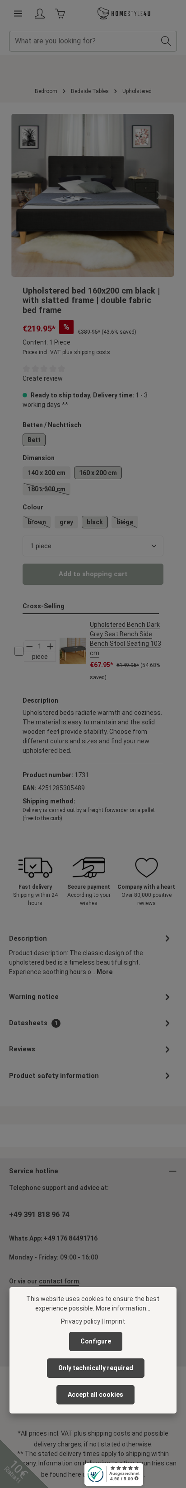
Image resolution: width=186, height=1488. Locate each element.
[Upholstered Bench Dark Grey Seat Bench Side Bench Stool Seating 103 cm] (73, 651)
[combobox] (82, 41)
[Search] (166, 41)
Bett (34, 439)
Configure (95, 1341)
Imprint (114, 1321)
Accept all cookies (95, 1394)
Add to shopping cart (93, 574)
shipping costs (109, 1433)
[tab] (90, 954)
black (95, 522)
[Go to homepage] (124, 13)
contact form (59, 1281)
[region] (93, 195)
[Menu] (18, 14)
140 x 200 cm (46, 472)
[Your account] (40, 14)
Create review (43, 378)
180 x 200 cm (49, 490)
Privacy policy (80, 1321)
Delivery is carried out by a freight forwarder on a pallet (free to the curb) (89, 814)
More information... (123, 1308)
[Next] (158, 195)
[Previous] (28, 195)
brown (39, 523)
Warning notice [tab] (34, 997)
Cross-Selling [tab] (44, 606)
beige (127, 523)
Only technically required (95, 1367)
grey (66, 522)
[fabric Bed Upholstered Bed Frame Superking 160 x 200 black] (92, 195)
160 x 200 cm (98, 472)
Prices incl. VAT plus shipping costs (66, 352)
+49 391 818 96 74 (39, 1214)
